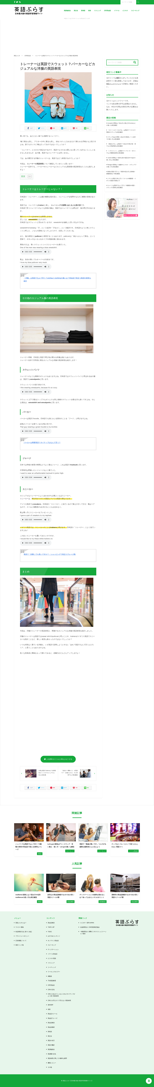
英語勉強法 (67, 10)
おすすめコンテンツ (54, 936)
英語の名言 (51, 1040)
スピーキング (135, 10)
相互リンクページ (113, 84)
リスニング (97, 10)
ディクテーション (53, 949)
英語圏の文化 (52, 1054)
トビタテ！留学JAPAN (87, 923)
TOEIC (50, 931)
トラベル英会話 (52, 954)
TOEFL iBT (51, 927)
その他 (50, 1067)
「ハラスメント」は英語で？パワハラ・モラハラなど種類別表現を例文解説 (121, 152)
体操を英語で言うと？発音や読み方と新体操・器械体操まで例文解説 (121, 172)
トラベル (116, 10)
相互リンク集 (20, 945)
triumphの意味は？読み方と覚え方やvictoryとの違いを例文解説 (121, 124)
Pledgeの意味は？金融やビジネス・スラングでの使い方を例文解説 (121, 166)
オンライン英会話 (53, 940)
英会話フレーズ (52, 1018)
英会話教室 (51, 923)
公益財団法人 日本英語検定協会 (90, 927)
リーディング (52, 967)
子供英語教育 (52, 980)
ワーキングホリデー (54, 972)
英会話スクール (52, 1014)
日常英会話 (107, 10)
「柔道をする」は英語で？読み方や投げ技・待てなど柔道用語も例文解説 (121, 145)
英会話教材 (51, 1027)
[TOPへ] (149, 1081)
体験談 (50, 976)
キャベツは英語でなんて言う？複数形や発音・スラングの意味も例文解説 (121, 186)
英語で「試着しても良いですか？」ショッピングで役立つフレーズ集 (50, 554)
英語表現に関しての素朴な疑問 (57, 1058)
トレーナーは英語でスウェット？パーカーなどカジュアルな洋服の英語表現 (56, 55)
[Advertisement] (77, 35)
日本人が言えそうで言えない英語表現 (59, 1000)
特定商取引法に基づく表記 (24, 931)
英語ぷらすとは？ (21, 923)
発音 (89, 10)
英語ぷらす (17, 55)
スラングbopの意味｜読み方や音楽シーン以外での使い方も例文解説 (121, 138)
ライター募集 (20, 927)
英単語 (83, 10)
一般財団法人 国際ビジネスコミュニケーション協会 (93, 932)
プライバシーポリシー (22, 936)
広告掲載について (21, 940)
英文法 (76, 10)
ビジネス (125, 10)
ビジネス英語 (52, 958)
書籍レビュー (52, 1063)
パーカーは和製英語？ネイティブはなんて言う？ (42, 442)
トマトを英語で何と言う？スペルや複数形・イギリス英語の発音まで (121, 179)
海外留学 (50, 1005)
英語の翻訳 (51, 1045)
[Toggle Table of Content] (28, 176)
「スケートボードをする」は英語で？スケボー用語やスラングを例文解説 (121, 131)
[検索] (135, 62)
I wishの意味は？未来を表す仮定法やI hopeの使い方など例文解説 (120, 159)
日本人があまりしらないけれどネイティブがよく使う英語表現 (61, 995)
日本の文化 (51, 989)
